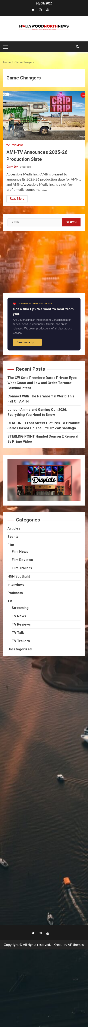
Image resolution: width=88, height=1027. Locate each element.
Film (10, 545)
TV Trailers (21, 641)
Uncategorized (19, 649)
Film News (20, 552)
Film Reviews (22, 560)
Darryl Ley (12, 166)
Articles (13, 528)
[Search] (77, 47)
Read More (17, 198)
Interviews (16, 585)
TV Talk (18, 633)
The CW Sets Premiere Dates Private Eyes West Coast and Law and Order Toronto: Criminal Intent (42, 383)
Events (13, 537)
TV (8, 145)
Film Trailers (22, 568)
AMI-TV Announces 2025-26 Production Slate (44, 115)
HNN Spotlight (18, 576)
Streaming (20, 608)
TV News (17, 145)
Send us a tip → (27, 342)
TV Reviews (21, 624)
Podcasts (15, 593)
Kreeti (58, 944)
